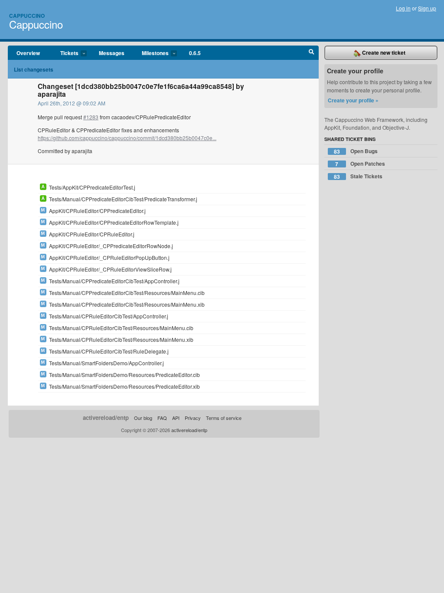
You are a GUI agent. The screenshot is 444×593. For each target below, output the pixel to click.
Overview (28, 53)
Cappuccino (27, 16)
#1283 (90, 117)
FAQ (162, 417)
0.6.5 (195, 53)
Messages (111, 53)
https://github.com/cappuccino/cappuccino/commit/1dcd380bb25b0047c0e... (127, 137)
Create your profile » (353, 100)
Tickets (65, 53)
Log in (403, 8)
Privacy (193, 417)
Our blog (143, 417)
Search (311, 53)
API (176, 417)
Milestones (151, 53)
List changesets (33, 69)
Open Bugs (356, 151)
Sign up (427, 8)
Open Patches (360, 164)
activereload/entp (106, 417)
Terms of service (224, 417)
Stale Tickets (358, 176)
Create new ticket (383, 52)
